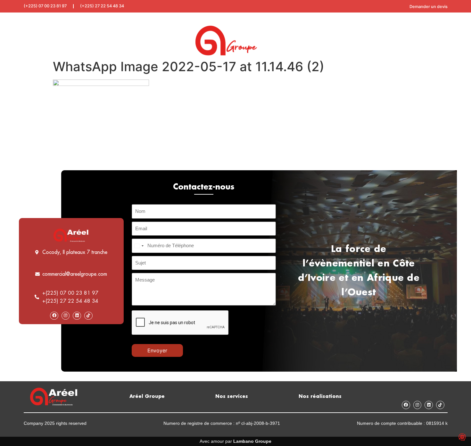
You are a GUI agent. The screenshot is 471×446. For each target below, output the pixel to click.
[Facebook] (54, 316)
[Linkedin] (77, 316)
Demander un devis (428, 6)
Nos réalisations (320, 396)
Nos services (231, 396)
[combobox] (138, 246)
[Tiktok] (88, 316)
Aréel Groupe (147, 396)
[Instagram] (66, 316)
